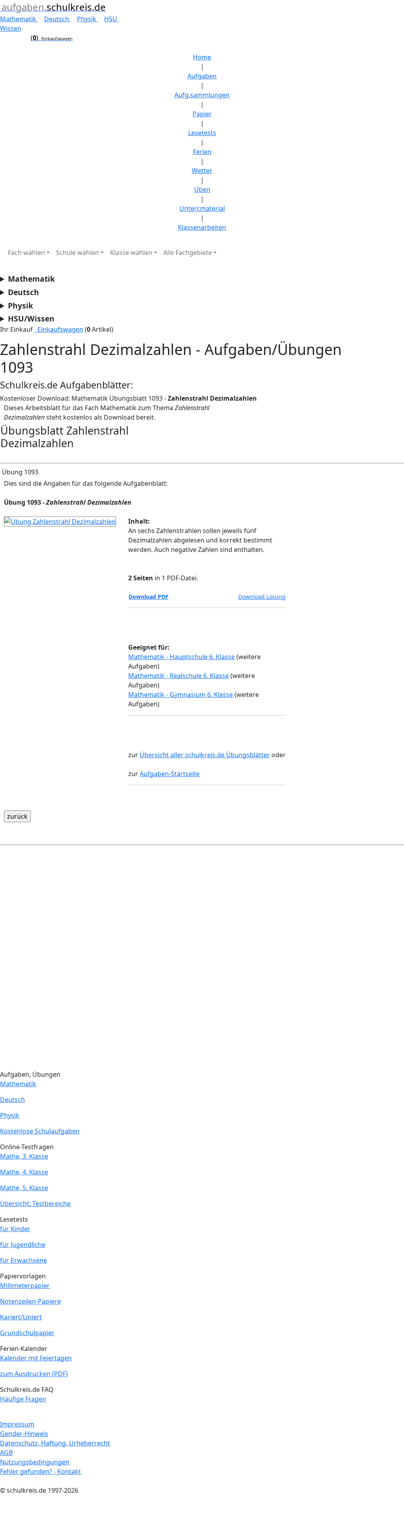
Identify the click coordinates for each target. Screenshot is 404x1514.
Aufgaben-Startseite (170, 773)
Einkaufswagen (58, 329)
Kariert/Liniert (21, 1317)
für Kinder (15, 1228)
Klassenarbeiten (202, 227)
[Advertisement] (202, 959)
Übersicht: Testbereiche (35, 1203)
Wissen (10, 28)
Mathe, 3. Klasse (24, 1156)
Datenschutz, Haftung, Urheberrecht (55, 1443)
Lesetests (202, 132)
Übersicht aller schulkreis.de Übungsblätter (205, 754)
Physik (87, 19)
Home (202, 57)
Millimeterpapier (25, 1285)
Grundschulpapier (27, 1332)
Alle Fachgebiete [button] (187, 252)
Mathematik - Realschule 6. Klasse (178, 675)
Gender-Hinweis (24, 1433)
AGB (6, 1452)
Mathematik (19, 19)
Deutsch (57, 19)
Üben (202, 189)
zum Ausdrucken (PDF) (34, 1373)
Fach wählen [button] (26, 252)
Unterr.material (202, 208)
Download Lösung (262, 596)
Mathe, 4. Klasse (24, 1172)
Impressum (17, 1424)
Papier (202, 114)
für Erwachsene (23, 1260)
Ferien (202, 151)
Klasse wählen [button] (131, 252)
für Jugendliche (22, 1244)
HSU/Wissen (31, 318)
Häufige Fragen (23, 1399)
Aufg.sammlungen (202, 95)
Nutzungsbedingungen (34, 1462)
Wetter (202, 170)
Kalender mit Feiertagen (36, 1358)
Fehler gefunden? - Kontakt (40, 1471)
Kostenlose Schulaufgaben (40, 1131)
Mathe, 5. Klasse (24, 1187)
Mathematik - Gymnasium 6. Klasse (180, 694)
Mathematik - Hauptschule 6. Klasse (181, 656)
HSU (111, 19)
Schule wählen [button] (77, 252)
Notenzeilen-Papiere (30, 1301)
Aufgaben (202, 76)
